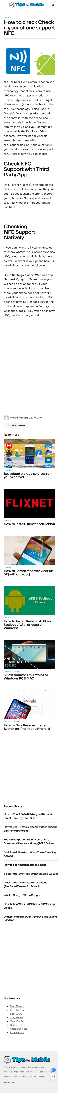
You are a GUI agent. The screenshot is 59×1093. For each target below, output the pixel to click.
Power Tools (17, 1032)
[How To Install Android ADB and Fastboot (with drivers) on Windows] (29, 600)
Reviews (16, 671)
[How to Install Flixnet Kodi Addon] (29, 503)
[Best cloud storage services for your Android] (29, 453)
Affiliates (8, 1077)
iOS (14, 721)
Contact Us (9, 1082)
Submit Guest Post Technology (39, 1072)
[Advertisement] (29, 767)
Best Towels (17, 1010)
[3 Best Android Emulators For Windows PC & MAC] (29, 654)
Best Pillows (17, 1006)
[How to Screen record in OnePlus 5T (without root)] (29, 550)
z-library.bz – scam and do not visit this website (31, 873)
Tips (17, 721)
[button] (6, 5)
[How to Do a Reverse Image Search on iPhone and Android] (29, 704)
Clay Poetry (16, 1017)
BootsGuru (16, 1013)
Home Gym (16, 1025)
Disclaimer (19, 1072)
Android (8, 17)
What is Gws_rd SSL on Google (22, 895)
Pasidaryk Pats (18, 1028)
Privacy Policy (20, 1077)
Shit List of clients (37, 1077)
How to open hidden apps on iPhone (25, 864)
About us (8, 1072)
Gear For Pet (17, 1021)
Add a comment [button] (17, 425)
